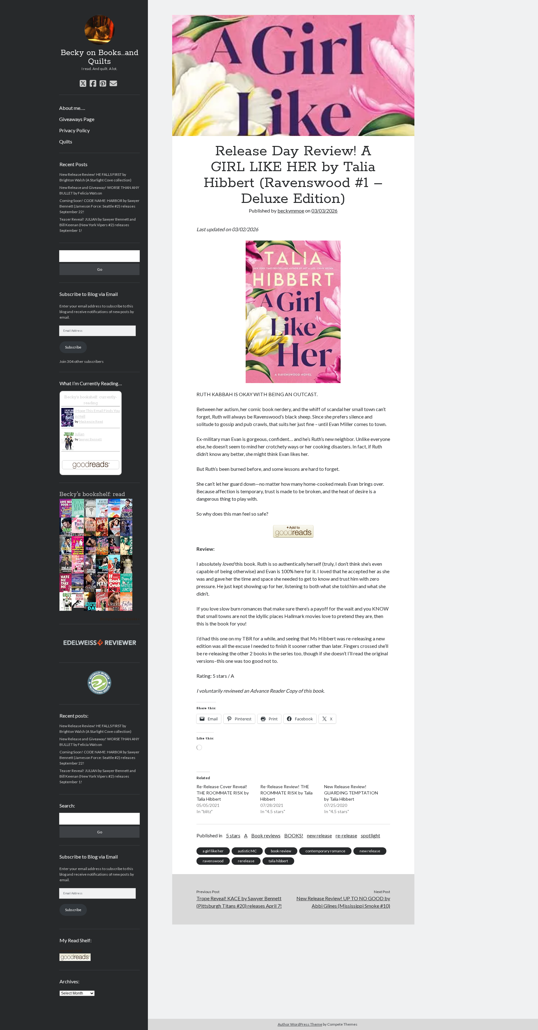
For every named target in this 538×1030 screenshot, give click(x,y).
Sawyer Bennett (90, 439)
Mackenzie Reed (91, 421)
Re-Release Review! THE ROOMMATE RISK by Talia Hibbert (286, 793)
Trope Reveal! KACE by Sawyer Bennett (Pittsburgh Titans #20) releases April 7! (239, 902)
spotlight (370, 835)
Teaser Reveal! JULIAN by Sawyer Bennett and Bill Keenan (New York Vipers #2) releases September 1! (97, 225)
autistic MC (247, 851)
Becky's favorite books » (119, 619)
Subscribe (73, 347)
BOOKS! (293, 835)
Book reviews (266, 835)
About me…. (72, 108)
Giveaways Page (76, 119)
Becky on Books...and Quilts (100, 57)
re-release (346, 835)
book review (281, 851)
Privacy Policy (74, 130)
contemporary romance (325, 851)
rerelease (246, 861)
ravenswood (213, 861)
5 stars (233, 835)
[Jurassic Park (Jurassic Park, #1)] (79, 606)
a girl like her (213, 851)
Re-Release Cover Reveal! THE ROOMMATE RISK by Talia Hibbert (222, 793)
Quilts (65, 141)
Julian (79, 434)
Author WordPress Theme (300, 1024)
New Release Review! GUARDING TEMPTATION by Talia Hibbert (351, 793)
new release (319, 835)
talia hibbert (278, 861)
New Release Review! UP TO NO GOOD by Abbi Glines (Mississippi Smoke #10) (343, 902)
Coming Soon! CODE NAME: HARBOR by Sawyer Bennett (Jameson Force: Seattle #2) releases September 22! (99, 206)
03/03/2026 (324, 210)
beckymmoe (290, 210)
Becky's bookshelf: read (92, 494)
